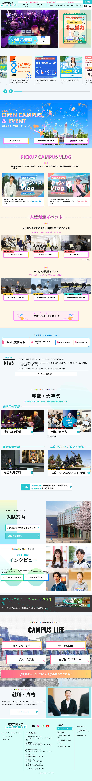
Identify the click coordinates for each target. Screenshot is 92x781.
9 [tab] (76, 92)
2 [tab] (23, 92)
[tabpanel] (46, 70)
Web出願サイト (16, 342)
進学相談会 (6, 739)
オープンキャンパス (8, 736)
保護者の (87, 1)
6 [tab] (53, 92)
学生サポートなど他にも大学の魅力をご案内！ (46, 674)
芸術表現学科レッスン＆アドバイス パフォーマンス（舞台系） (39, 744)
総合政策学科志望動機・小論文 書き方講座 (34, 760)
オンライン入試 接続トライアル (35, 769)
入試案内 (15, 516)
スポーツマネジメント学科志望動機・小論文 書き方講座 (34, 765)
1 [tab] (15, 92)
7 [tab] (61, 92)
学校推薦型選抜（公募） (64, 740)
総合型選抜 (61, 732)
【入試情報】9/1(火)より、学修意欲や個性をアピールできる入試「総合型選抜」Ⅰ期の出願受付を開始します (54, 364)
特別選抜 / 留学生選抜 (64, 746)
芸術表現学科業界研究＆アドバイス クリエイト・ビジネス (39, 750)
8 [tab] (68, 92)
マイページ (64, 342)
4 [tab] (38, 92)
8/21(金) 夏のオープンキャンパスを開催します (42, 369)
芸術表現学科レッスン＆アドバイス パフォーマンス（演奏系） (39, 738)
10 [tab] (83, 92)
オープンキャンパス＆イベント (12, 733)
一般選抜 (60, 743)
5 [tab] (46, 92)
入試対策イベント (32, 733)
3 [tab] (30, 92)
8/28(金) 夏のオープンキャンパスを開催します (42, 359)
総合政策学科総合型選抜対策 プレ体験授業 (34, 755)
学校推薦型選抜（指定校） (64, 736)
